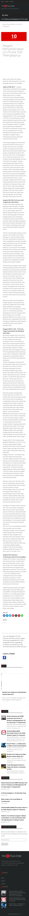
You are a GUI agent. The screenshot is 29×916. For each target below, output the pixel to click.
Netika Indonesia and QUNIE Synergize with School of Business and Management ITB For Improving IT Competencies (14, 781)
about (2, 874)
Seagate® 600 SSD (8, 642)
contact (3, 877)
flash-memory (15, 638)
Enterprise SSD (7, 638)
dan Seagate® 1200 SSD (13, 636)
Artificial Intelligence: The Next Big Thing (13, 789)
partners (3, 880)
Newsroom (11, 22)
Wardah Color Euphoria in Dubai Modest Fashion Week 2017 (14, 693)
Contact (6, 1)
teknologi (23, 646)
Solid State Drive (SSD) (16, 644)
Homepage (4, 22)
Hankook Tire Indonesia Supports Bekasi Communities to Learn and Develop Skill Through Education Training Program (13, 814)
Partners (11, 1)
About (2, 1)
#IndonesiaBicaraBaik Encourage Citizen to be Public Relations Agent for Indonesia (17, 896)
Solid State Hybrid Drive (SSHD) (11, 646)
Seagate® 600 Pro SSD (16, 640)
